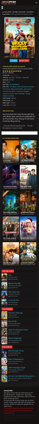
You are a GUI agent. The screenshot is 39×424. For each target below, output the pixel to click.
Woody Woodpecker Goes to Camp (17, 127)
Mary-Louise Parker (17, 89)
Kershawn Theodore (23, 91)
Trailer (14, 61)
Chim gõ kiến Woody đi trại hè (14, 66)
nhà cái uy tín (9, 417)
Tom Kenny (6, 89)
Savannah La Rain (8, 93)
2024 (8, 82)
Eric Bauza (13, 87)
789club (29, 417)
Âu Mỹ (12, 80)
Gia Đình (18, 77)
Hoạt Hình (25, 77)
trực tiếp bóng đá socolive (25, 415)
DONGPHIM (8, 391)
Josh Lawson (28, 89)
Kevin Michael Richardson (26, 87)
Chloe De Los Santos (9, 91)
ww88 (13, 415)
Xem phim (25, 61)
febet (13, 420)
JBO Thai (8, 420)
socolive (7, 415)
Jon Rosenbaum (15, 84)
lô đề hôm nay (20, 417)
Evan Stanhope (20, 93)
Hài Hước (12, 77)
